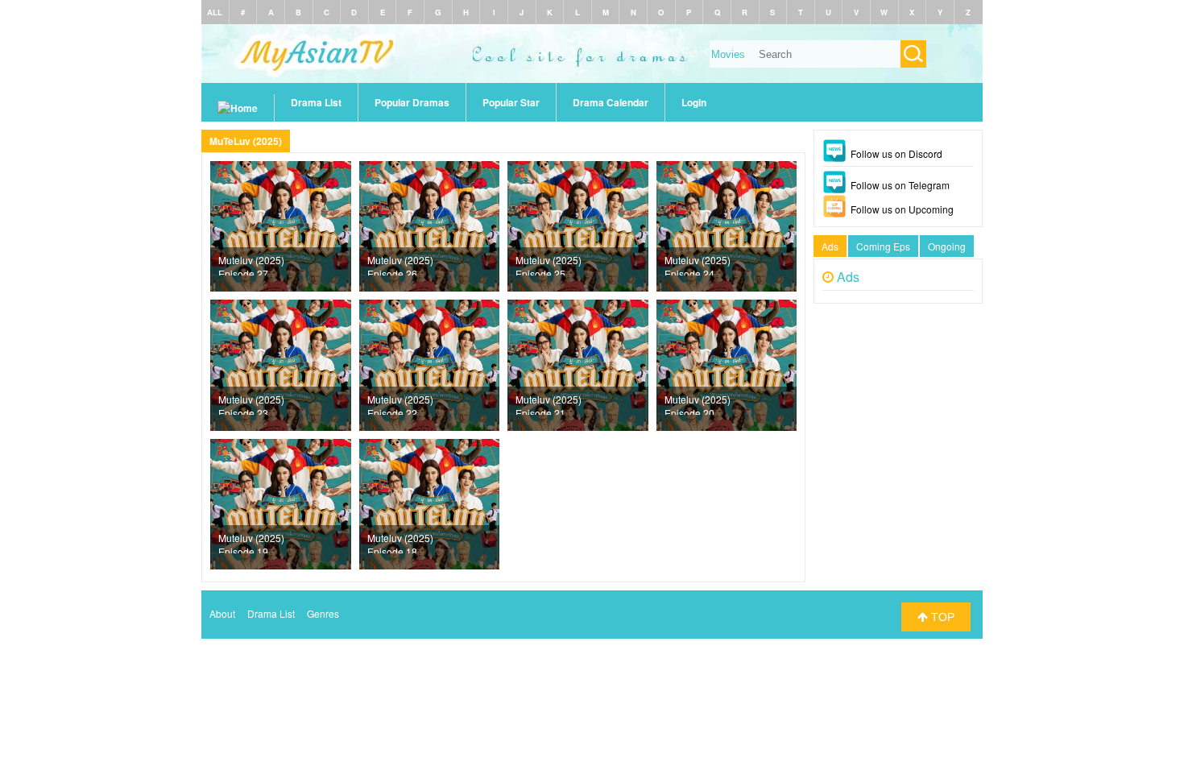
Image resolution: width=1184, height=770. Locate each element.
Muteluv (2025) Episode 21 (548, 403)
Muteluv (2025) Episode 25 (548, 264)
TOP (941, 617)
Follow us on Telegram (900, 185)
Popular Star (511, 102)
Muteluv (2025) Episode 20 (697, 403)
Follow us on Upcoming (902, 209)
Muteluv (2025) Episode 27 (251, 264)
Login (693, 102)
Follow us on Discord (896, 153)
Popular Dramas (412, 102)
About (222, 613)
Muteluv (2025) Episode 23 (251, 403)
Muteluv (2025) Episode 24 (697, 264)
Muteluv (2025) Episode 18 (400, 542)
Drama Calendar (610, 102)
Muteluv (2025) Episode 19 (251, 542)
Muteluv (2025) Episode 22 (400, 403)
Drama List (316, 102)
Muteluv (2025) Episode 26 (400, 264)
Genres (323, 613)
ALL (214, 12)
